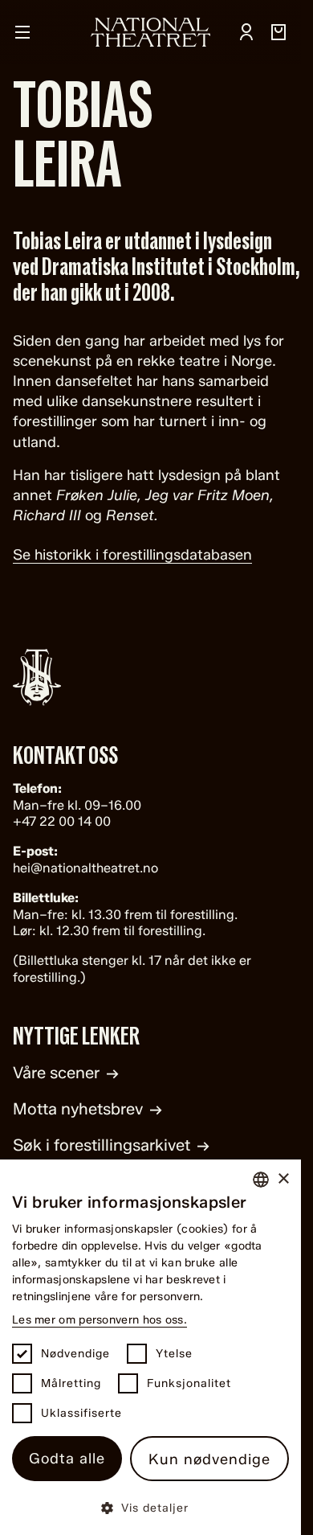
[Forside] (151, 32)
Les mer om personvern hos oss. (99, 1320)
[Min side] (246, 32)
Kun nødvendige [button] (209, 1459)
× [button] (283, 1179)
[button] (150, 1507)
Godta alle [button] (67, 1458)
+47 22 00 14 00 (62, 821)
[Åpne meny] (22, 32)
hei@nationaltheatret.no (85, 868)
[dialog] (150, 1347)
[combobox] (261, 1180)
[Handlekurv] (278, 32)
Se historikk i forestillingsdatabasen (132, 555)
